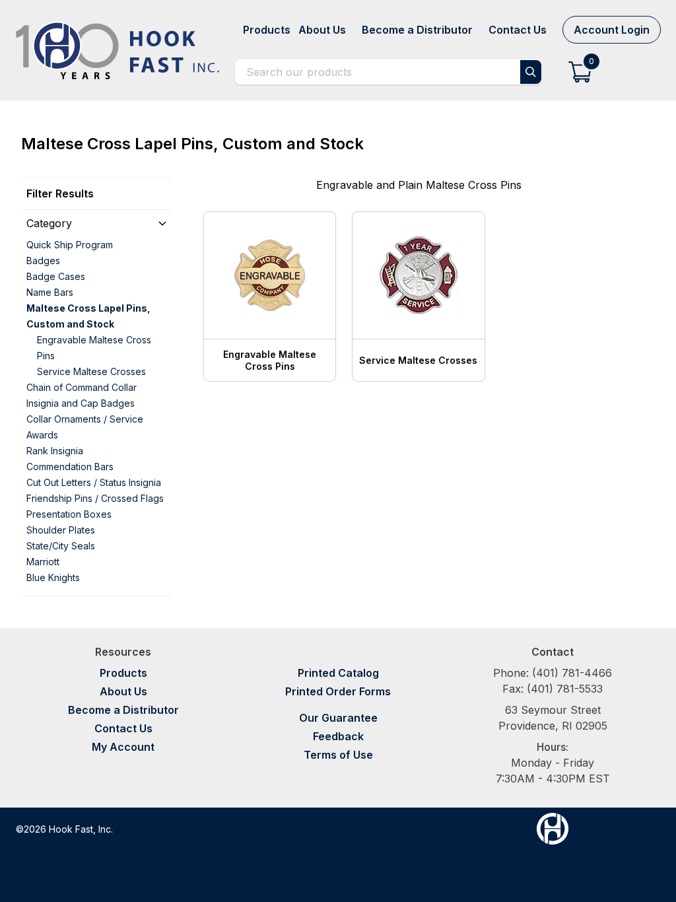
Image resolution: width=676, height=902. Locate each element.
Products (123, 672)
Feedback (338, 736)
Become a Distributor (123, 709)
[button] (580, 72)
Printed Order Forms (338, 691)
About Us (123, 691)
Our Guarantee (338, 717)
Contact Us (123, 728)
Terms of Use (338, 754)
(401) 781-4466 (572, 672)
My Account (123, 746)
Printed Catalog (338, 672)
